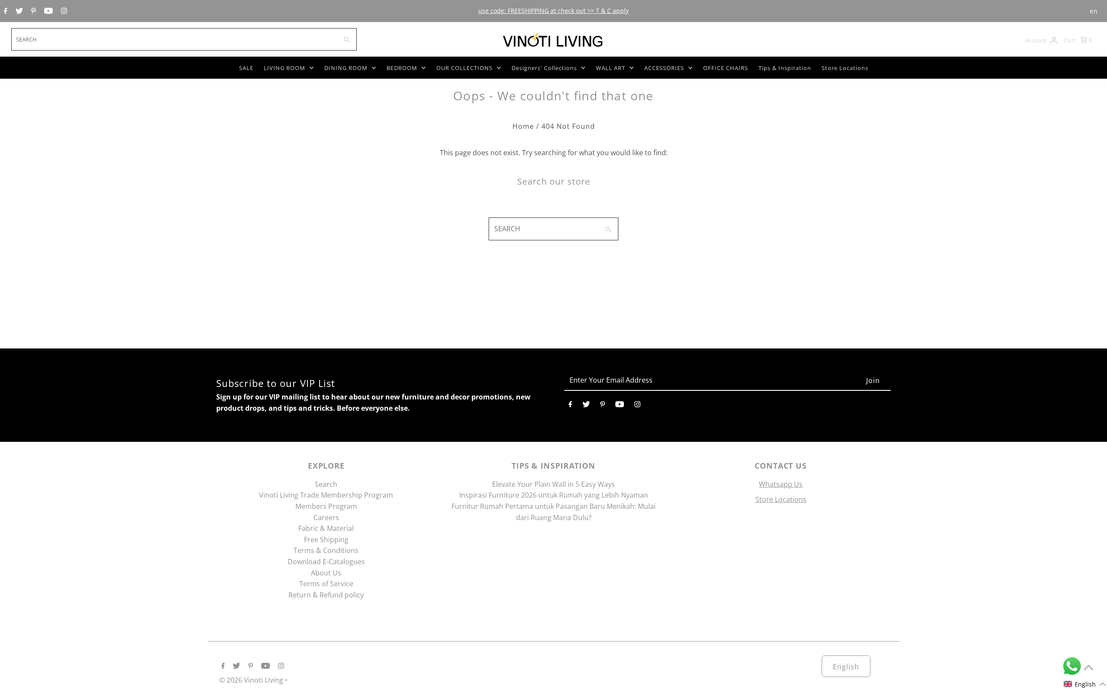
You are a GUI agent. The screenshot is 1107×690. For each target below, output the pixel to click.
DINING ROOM (346, 68)
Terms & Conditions (326, 550)
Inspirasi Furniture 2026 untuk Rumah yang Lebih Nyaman (553, 495)
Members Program (326, 506)
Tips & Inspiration (784, 68)
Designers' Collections (544, 68)
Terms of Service (326, 583)
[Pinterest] (32, 11)
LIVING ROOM (284, 68)
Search (326, 484)
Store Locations (845, 68)
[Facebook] (4, 11)
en (1094, 11)
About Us (326, 573)
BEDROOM (402, 68)
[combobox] (174, 39)
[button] (1085, 684)
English (846, 666)
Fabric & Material (326, 528)
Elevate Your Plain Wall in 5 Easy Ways (553, 484)
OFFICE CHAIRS (725, 68)
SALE (246, 68)
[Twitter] (18, 11)
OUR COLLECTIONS (464, 68)
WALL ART (610, 68)
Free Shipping (326, 539)
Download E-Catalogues (326, 561)
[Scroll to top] (1088, 667)
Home (523, 126)
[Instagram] (63, 11)
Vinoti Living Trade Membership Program (326, 495)
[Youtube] (47, 11)
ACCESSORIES (664, 68)
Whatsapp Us (781, 484)
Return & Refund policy (326, 595)
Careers (326, 517)
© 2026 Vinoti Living (252, 680)
